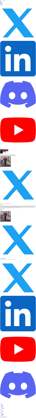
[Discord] (18, 402)
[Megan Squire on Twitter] (18, 257)
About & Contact (4, 417)
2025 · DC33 (2, 413)
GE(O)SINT (2, 411)
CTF (1, 410)
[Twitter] (18, 40)
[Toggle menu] (0, 148)
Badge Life (2, 405)
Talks (0, 1)
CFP (1, 407)
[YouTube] (18, 147)
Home (1, 404)
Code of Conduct (2, 408)
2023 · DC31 (2, 414)
